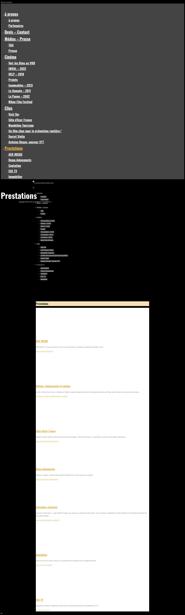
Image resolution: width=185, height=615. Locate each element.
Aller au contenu (6, 2)
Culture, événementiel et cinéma (53, 386)
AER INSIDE (42, 341)
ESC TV (39, 600)
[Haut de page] (1, 613)
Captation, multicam (46, 507)
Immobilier (41, 555)
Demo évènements (45, 469)
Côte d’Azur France (46, 431)
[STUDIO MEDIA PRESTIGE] (43, 183)
